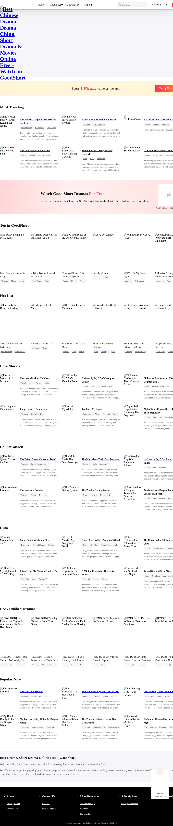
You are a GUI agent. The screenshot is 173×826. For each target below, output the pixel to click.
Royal (113, 696)
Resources (84, 809)
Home (41, 4)
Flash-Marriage (99, 124)
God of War (51, 128)
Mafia (13, 281)
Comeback (39, 128)
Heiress (21, 281)
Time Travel (95, 696)
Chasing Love (34, 155)
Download (72, 4)
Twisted (39, 383)
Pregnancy (160, 281)
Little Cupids (37, 281)
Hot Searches (85, 814)
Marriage (165, 124)
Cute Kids (86, 124)
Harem (65, 665)
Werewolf (106, 414)
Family (65, 281)
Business (46, 803)
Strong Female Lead (38, 464)
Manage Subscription (129, 803)
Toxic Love (160, 352)
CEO (92, 159)
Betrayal (156, 124)
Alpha (97, 414)
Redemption (139, 281)
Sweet (85, 159)
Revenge (24, 464)
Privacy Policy (12, 809)
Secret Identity (26, 128)
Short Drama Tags (87, 803)
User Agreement (13, 803)
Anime (142, 665)
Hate (167, 696)
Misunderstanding (49, 665)
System (94, 495)
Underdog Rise (37, 414)
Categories (55, 4)
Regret (147, 124)
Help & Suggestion (50, 809)
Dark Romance (27, 383)
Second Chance (151, 155)
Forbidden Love (105, 386)
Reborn (66, 352)
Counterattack (113, 727)
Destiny (51, 545)
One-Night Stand (89, 386)
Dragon (162, 498)
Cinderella (101, 159)
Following (156, 4)
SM (170, 727)
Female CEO (20, 352)
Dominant (43, 495)
